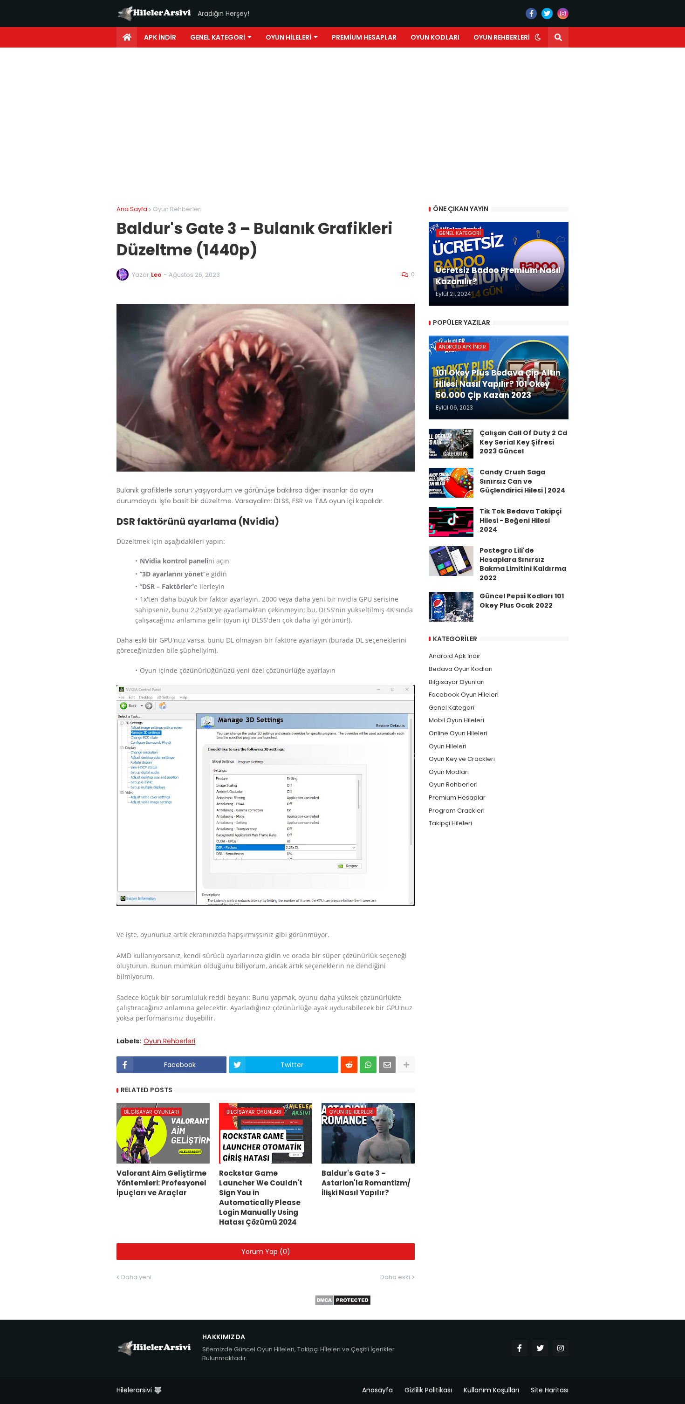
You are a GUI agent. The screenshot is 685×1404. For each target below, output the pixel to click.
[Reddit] (349, 1064)
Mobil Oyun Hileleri (456, 720)
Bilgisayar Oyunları (457, 682)
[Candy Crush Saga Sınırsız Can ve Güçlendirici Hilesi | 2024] (451, 483)
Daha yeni (136, 1277)
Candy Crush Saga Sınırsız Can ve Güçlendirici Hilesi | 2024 (522, 481)
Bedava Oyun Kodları (461, 668)
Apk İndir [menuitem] (160, 37)
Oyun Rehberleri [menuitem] (501, 37)
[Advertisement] (342, 127)
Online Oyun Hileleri (458, 733)
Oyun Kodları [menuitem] (435, 37)
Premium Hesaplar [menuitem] (364, 37)
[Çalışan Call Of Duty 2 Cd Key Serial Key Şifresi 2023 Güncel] (451, 444)
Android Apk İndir (454, 655)
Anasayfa (377, 1390)
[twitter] (547, 13)
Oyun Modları (449, 771)
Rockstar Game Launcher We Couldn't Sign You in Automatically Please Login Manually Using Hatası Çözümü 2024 (260, 1197)
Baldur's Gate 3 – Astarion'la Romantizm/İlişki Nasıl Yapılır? (366, 1183)
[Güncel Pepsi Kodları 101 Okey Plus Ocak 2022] (451, 607)
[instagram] (563, 13)
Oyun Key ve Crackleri (462, 758)
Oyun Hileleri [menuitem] (288, 37)
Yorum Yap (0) (265, 1251)
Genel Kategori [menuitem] (217, 37)
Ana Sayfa (131, 209)
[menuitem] (126, 37)
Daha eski (395, 1277)
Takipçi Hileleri (450, 823)
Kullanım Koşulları (491, 1390)
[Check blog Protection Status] (343, 1303)
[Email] (387, 1064)
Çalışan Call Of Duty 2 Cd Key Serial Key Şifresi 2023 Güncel (523, 442)
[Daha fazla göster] (406, 1064)
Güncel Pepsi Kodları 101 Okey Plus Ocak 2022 (522, 601)
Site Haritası (550, 1390)
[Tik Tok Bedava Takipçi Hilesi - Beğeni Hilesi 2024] (451, 522)
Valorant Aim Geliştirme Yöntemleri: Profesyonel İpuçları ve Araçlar (161, 1183)
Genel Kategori (451, 707)
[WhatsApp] (368, 1064)
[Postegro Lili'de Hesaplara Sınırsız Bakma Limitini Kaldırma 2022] (451, 561)
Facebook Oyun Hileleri (464, 694)
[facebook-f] (531, 13)
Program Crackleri (457, 810)
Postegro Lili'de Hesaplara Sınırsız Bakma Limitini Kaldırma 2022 (523, 564)
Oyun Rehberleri (177, 209)
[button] (537, 37)
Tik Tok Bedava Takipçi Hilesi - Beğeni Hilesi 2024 (521, 520)
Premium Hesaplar (457, 797)
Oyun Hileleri (447, 746)
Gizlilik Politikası (428, 1390)
